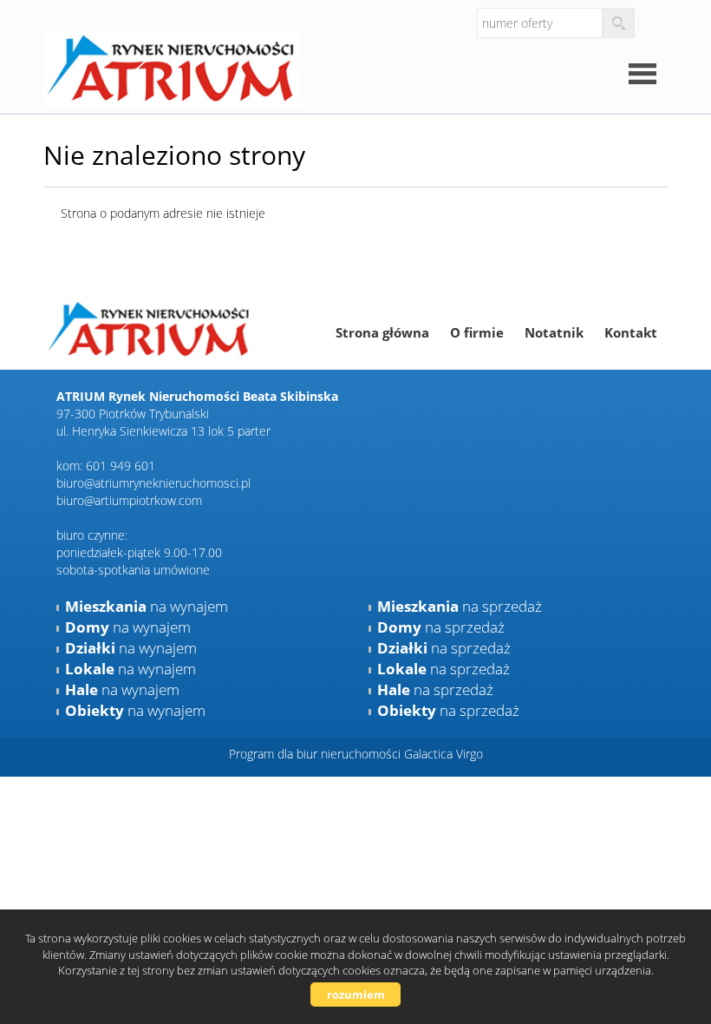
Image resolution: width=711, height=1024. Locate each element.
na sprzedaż (459, 606)
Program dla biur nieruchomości (316, 753)
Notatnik (554, 332)
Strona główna (382, 332)
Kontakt (630, 332)
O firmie (477, 332)
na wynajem (146, 606)
